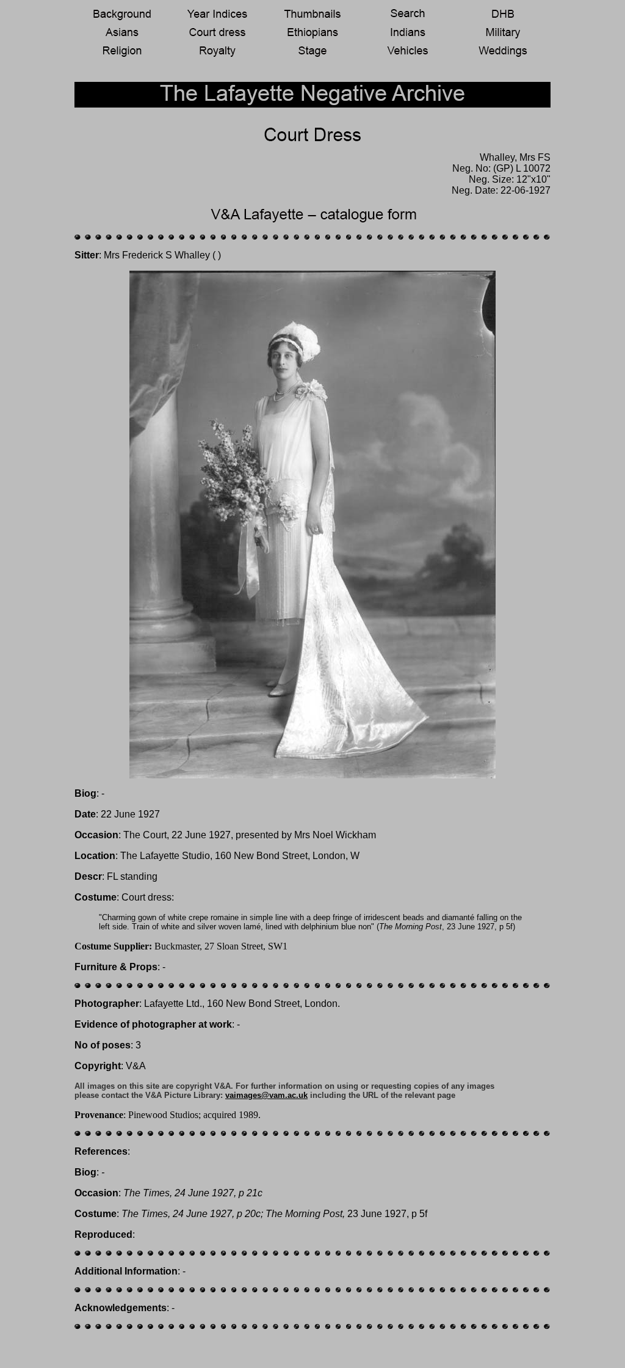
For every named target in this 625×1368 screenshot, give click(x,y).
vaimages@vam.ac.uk (266, 1095)
